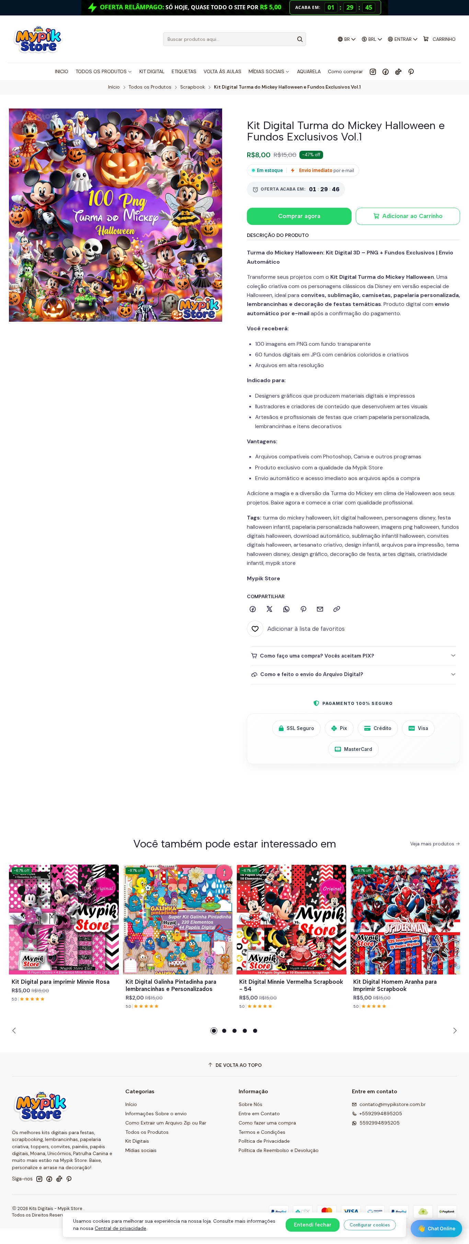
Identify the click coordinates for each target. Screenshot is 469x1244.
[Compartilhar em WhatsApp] (286, 609)
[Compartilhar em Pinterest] (303, 609)
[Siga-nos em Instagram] (373, 71)
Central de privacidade (120, 1228)
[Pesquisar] (300, 39)
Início (114, 87)
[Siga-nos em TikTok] (398, 71)
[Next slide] (454, 1031)
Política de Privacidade (264, 1141)
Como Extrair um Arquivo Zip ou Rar (165, 1123)
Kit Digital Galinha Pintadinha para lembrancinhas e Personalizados (171, 985)
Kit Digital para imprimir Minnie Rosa (61, 981)
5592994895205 (379, 1123)
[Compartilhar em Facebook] (253, 609)
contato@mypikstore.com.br (392, 1104)
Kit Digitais (137, 1141)
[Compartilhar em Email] (320, 609)
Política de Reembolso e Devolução (279, 1150)
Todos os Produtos (150, 87)
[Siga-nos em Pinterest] (410, 71)
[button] (214, 1031)
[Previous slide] (15, 1031)
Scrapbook (192, 87)
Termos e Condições (262, 1132)
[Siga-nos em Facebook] (385, 71)
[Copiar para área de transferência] (337, 609)
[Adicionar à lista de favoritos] (110, 911)
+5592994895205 (380, 1113)
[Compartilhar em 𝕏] (269, 609)
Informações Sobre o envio (156, 1113)
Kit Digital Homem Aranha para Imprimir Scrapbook (395, 985)
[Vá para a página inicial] (38, 39)
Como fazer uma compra (267, 1123)
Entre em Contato (259, 1113)
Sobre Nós (250, 1104)
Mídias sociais (141, 1150)
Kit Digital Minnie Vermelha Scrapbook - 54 (291, 985)
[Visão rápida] (110, 928)
